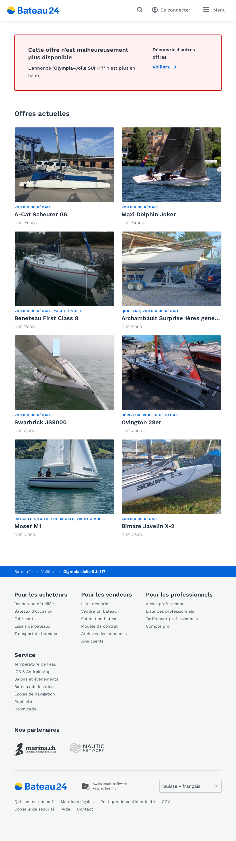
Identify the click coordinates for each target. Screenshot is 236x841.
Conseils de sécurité (34, 809)
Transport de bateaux (35, 633)
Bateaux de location (34, 686)
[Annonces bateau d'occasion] (33, 10)
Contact (85, 809)
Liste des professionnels (170, 611)
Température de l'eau (35, 664)
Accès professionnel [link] (166, 603)
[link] (64, 177)
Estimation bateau (99, 618)
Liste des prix (94, 603)
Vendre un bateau (99, 611)
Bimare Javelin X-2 (147, 526)
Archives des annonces (104, 633)
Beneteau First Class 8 (46, 318)
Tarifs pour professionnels (172, 618)
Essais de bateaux (32, 626)
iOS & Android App (32, 671)
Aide (66, 809)
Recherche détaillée (34, 603)
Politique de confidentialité (127, 801)
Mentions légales (77, 801)
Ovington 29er (141, 422)
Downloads (25, 709)
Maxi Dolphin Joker (148, 214)
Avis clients (92, 641)
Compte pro (158, 626)
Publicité (23, 701)
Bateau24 (23, 571)
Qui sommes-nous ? (34, 801)
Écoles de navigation (34, 694)
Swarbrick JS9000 (40, 422)
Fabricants (24, 618)
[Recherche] (141, 10)
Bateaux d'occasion (33, 611)
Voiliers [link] (161, 67)
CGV (166, 801)
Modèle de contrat (99, 626)
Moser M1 (27, 526)
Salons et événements (36, 679)
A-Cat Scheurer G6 (40, 214)
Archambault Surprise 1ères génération (176, 318)
